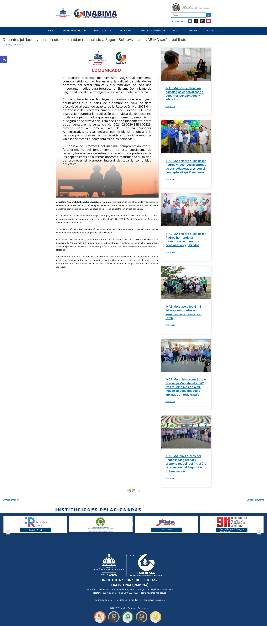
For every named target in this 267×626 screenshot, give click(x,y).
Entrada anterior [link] (9, 499)
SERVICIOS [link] (125, 30)
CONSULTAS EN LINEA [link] (151, 30)
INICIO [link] (51, 30)
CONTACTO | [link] (178, 21)
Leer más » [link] (170, 107)
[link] (3, 59)
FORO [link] (176, 30)
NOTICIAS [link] (192, 30)
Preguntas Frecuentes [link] (154, 600)
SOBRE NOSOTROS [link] (73, 30)
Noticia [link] (7, 44)
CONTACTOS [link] (212, 30)
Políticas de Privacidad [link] (127, 600)
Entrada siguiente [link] (257, 499)
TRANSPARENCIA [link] (103, 30)
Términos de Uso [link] (103, 600)
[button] (126, 555)
